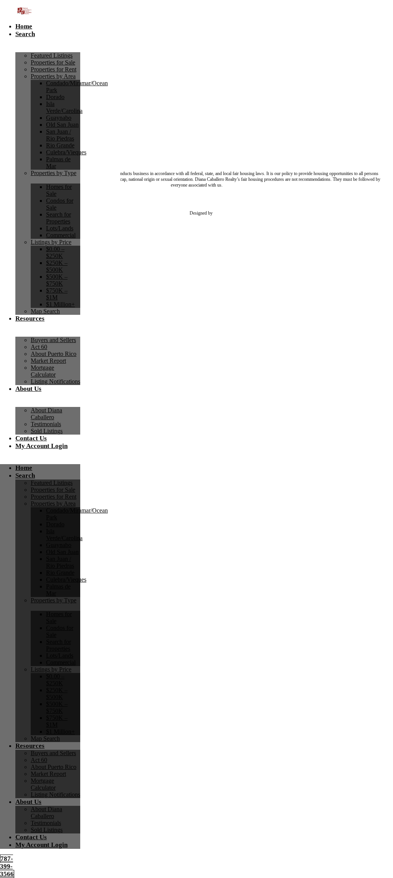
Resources (30, 318)
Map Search (45, 311)
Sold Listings (47, 431)
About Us (28, 388)
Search (25, 34)
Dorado (55, 97)
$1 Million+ (60, 304)
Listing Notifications (55, 381)
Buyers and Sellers (53, 340)
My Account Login (41, 446)
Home (23, 26)
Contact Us (31, 438)
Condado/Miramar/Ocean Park (77, 86)
